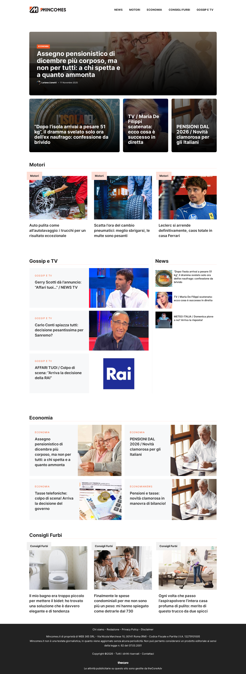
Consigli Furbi (179, 9)
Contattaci (148, 653)
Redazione (113, 629)
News (118, 9)
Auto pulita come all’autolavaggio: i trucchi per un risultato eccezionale (57, 230)
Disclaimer (147, 629)
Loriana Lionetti (49, 83)
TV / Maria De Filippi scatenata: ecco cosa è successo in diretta (143, 129)
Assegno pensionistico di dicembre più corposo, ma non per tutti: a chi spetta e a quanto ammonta (78, 64)
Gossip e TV (205, 9)
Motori (134, 9)
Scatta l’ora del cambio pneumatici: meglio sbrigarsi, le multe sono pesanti (122, 230)
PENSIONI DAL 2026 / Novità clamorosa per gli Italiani (193, 134)
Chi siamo (98, 629)
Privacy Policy (130, 629)
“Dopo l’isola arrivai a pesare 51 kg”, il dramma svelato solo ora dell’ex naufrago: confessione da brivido (71, 134)
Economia (154, 9)
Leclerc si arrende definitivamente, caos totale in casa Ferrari (185, 230)
